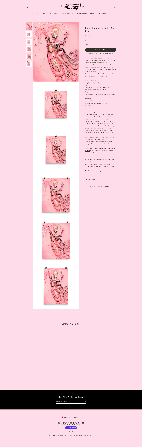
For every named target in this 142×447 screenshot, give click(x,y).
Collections (82, 14)
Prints (55, 14)
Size (86, 40)
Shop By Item (68, 14)
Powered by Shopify (88, 435)
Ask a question (90, 179)
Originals (47, 14)
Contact (102, 14)
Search (71, 432)
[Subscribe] (84, 402)
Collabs (92, 14)
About (38, 14)
